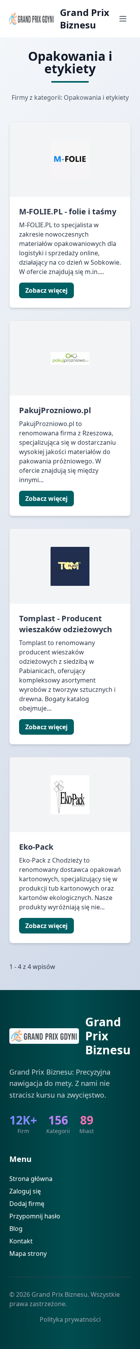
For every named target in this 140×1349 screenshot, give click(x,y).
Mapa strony (28, 1253)
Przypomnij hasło (34, 1216)
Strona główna (30, 1178)
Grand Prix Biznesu (84, 18)
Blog (16, 1228)
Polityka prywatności (70, 1319)
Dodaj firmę (26, 1203)
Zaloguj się (25, 1191)
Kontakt (21, 1241)
